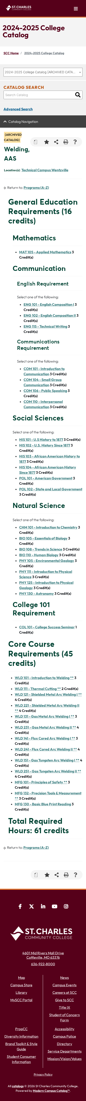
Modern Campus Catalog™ (51, 1091)
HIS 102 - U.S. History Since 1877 (44, 445)
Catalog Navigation (23, 121)
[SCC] (54, 907)
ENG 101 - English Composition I (49, 304)
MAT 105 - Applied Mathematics (45, 252)
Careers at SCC (64, 992)
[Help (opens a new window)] (75, 142)
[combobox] (43, 72)
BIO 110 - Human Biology (38, 555)
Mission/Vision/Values (64, 1058)
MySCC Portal (21, 1000)
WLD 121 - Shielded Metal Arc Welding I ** (48, 694)
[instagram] (65, 907)
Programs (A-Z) (36, 187)
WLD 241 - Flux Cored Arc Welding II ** (46, 749)
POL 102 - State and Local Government (50, 489)
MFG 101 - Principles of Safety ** (41, 782)
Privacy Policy (43, 1074)
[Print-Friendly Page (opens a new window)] (66, 142)
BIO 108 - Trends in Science (40, 549)
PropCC (21, 1029)
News (64, 977)
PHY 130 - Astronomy (36, 593)
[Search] (77, 95)
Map (21, 977)
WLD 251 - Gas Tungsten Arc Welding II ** (48, 771)
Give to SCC (64, 1000)
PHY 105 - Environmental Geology (46, 560)
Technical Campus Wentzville (44, 170)
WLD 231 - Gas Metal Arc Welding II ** (45, 727)
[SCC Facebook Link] (20, 907)
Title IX (64, 1007)
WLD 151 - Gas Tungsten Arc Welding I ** (47, 760)
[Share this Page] (56, 142)
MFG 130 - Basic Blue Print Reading (43, 804)
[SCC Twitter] (31, 907)
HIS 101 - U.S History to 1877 (41, 439)
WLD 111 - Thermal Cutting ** (38, 688)
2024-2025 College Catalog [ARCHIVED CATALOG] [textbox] (41, 72)
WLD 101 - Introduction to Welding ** (44, 678)
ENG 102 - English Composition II (50, 315)
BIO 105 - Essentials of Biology (43, 538)
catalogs (18, 1086)
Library (21, 992)
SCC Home (11, 53)
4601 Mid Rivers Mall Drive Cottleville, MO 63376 (43, 955)
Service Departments (65, 1051)
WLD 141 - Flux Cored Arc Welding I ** (45, 738)
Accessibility (64, 1029)
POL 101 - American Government (45, 478)
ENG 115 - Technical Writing (45, 326)
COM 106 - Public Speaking (45, 390)
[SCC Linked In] (43, 907)
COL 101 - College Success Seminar (47, 627)
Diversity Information (21, 1036)
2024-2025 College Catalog (44, 53)
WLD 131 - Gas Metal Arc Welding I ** (44, 716)
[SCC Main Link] (43, 932)
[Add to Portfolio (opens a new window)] (47, 142)
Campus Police (64, 1036)
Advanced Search (18, 109)
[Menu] (76, 8)
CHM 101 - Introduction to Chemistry (48, 527)
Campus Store (21, 985)
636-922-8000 (43, 964)
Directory (64, 1044)
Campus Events (64, 985)
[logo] (19, 7)
